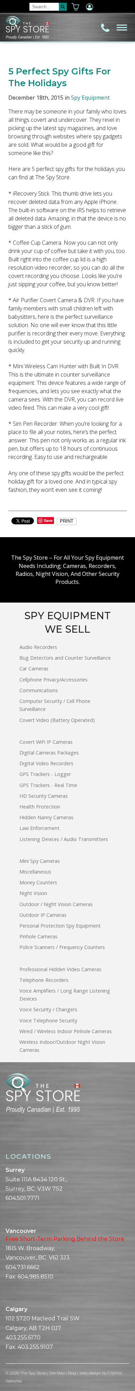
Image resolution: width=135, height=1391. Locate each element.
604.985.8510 (35, 1276)
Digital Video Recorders (46, 763)
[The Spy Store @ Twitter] (14, 1137)
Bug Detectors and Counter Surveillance (65, 657)
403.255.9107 (35, 1347)
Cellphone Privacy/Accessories (53, 679)
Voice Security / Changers (48, 1009)
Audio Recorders (38, 647)
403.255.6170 (23, 1337)
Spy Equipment (90, 97)
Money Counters (38, 882)
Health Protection (39, 806)
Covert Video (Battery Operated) (57, 720)
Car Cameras (33, 668)
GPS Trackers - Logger (45, 774)
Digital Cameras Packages (49, 752)
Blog (72, 1373)
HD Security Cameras (43, 796)
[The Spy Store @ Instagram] (19, 1137)
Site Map (57, 1373)
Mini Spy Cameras (39, 861)
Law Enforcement (39, 828)
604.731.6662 (23, 1267)
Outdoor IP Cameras (42, 915)
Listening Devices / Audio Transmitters (63, 839)
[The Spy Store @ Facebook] (8, 1137)
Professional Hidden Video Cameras (60, 969)
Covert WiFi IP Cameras (46, 742)
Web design (90, 1373)
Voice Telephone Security (48, 1020)
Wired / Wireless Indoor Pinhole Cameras (65, 1031)
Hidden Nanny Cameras (46, 817)
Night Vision (33, 893)
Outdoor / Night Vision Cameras (56, 904)
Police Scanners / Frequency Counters (62, 947)
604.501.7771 (22, 1198)
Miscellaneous (35, 871)
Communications (38, 690)
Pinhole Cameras (38, 936)
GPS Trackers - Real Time (48, 785)
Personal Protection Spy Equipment (60, 925)
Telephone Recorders (44, 980)
